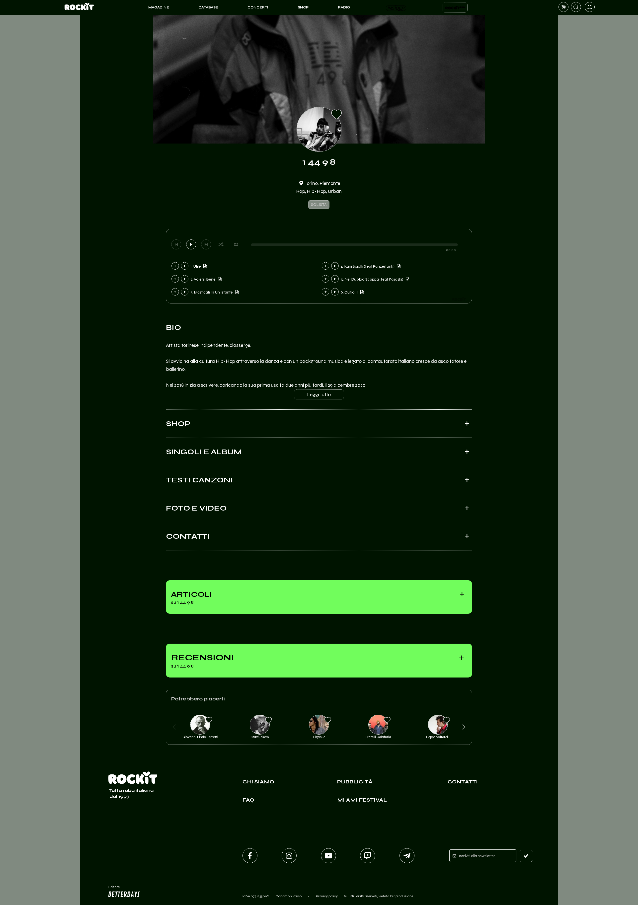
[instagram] (289, 855)
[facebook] (249, 855)
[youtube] (328, 855)
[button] (174, 727)
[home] (79, 7)
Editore (112, 889)
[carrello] (563, 7)
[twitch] (367, 855)
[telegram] (406, 855)
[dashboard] (590, 7)
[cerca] (576, 7)
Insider (396, 7)
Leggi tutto (319, 394)
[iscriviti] (526, 856)
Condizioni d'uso (289, 896)
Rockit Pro (455, 7)
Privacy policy (327, 896)
